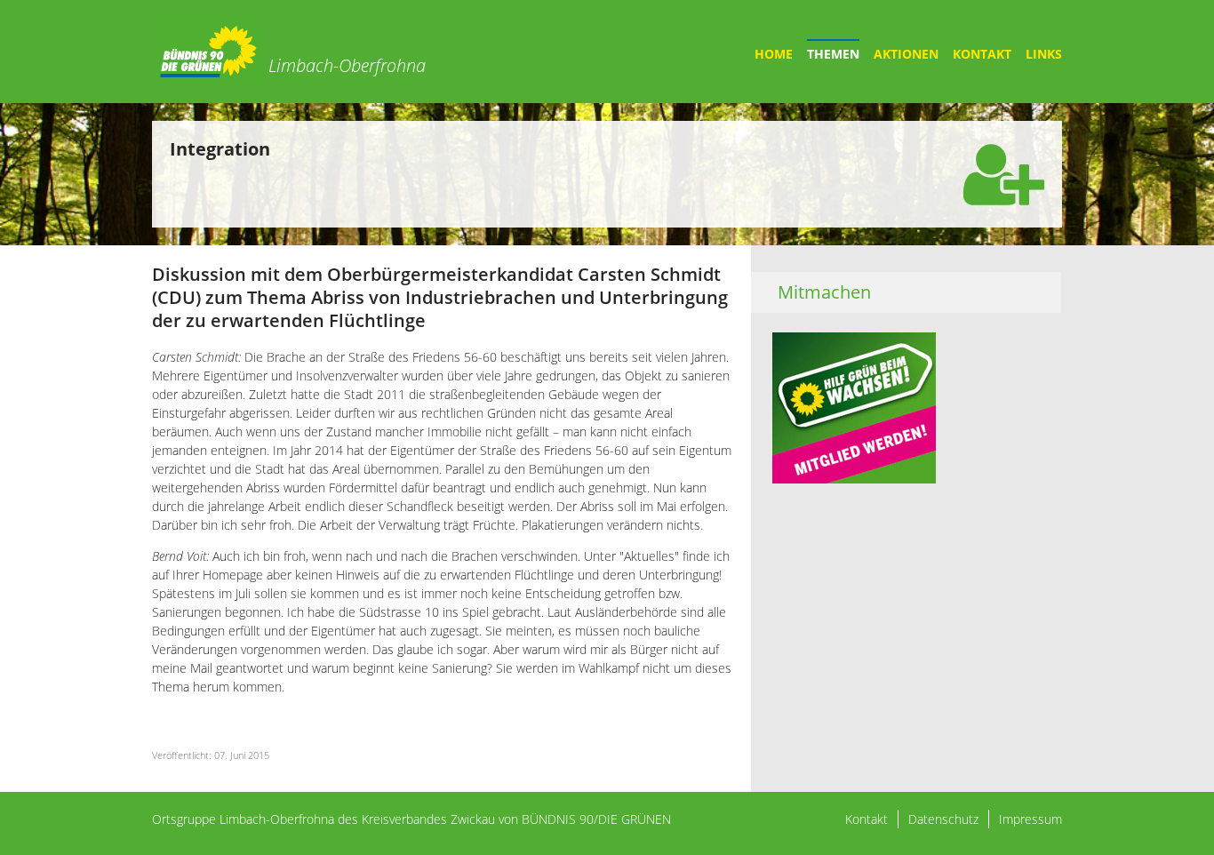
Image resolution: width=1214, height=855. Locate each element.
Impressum (1030, 819)
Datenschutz (943, 819)
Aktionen (906, 53)
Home (774, 53)
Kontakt (982, 53)
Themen (833, 53)
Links (1044, 53)
